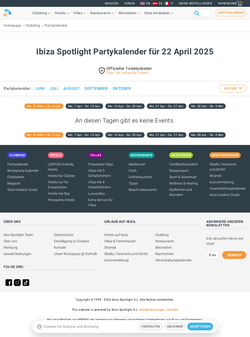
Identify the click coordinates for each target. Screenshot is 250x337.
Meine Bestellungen (195, 3)
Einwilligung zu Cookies (71, 241)
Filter (230, 89)
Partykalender (56, 25)
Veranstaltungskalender (227, 188)
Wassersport (179, 171)
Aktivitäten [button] (127, 13)
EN (148, 3)
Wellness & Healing (183, 183)
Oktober (122, 88)
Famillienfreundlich (183, 164)
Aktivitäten (163, 247)
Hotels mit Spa (59, 193)
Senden (234, 255)
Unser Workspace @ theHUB (75, 254)
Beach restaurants (143, 190)
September (96, 88)
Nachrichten (164, 254)
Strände (215, 176)
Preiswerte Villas (100, 164)
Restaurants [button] (100, 13)
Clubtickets (15, 177)
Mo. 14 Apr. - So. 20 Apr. (125, 106)
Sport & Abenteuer (183, 177)
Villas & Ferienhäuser (120, 241)
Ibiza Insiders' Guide (22, 190)
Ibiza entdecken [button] (157, 13)
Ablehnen (175, 326)
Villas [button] (77, 13)
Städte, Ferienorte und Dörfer (126, 254)
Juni (40, 88)
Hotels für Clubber (61, 176)
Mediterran (137, 164)
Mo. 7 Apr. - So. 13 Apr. (84, 106)
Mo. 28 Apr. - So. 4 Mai (207, 106)
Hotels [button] (60, 13)
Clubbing (33, 25)
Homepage (12, 25)
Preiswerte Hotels (61, 200)
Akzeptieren (200, 326)
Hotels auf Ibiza (116, 235)
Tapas (133, 183)
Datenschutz (63, 235)
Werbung (11, 247)
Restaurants (164, 241)
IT (172, 3)
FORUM (129, 3)
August (71, 88)
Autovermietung (221, 182)
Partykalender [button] (231, 12)
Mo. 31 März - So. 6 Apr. (44, 106)
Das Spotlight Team (18, 235)
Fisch (133, 171)
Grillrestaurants (140, 177)
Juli (54, 88)
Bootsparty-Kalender (23, 171)
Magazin (112, 3)
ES (160, 3)
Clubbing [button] (39, 13)
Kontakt (60, 247)
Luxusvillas (96, 193)
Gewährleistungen (17, 254)
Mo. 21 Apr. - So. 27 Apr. (166, 106)
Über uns (10, 241)
